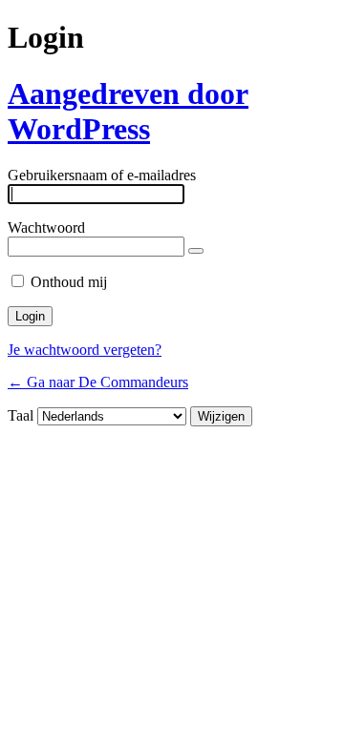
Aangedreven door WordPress (128, 111)
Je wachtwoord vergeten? (84, 349)
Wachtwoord (46, 227)
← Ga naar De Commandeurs (98, 382)
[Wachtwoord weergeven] (196, 251)
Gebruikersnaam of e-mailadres (102, 175)
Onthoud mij (69, 282)
